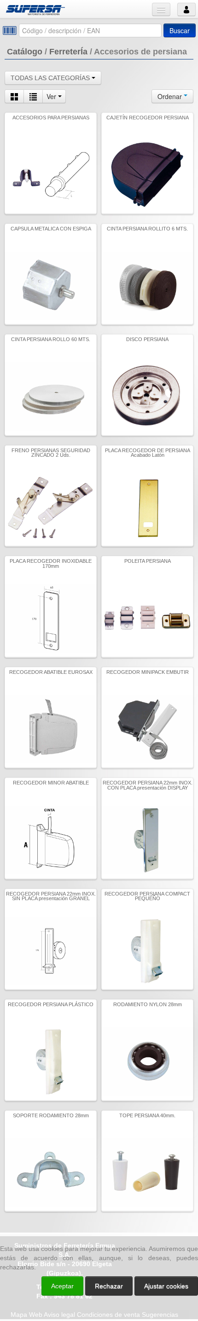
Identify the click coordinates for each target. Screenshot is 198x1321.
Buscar (179, 30)
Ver (52, 96)
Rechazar (109, 1286)
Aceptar (62, 1286)
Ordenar (170, 96)
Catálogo (24, 51)
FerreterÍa (68, 51)
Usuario (186, 9)
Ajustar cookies (88, 1224)
